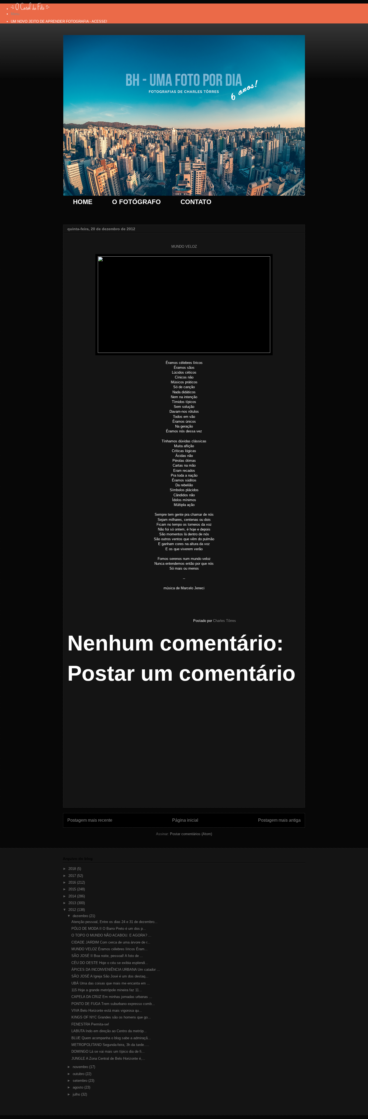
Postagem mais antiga (279, 820)
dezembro (81, 916)
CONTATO (195, 201)
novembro (81, 1067)
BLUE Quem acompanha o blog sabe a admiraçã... (111, 1038)
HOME (82, 201)
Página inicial (185, 820)
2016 (72, 882)
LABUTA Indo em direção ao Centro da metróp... (109, 1031)
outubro (79, 1074)
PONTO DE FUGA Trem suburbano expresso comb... (113, 1004)
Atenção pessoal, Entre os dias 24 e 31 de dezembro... (114, 922)
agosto (78, 1087)
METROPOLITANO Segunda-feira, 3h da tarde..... (110, 1045)
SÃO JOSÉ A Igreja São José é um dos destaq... (109, 976)
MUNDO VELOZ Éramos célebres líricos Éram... (109, 949)
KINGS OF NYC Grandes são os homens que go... (111, 1017)
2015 (72, 889)
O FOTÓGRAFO (136, 201)
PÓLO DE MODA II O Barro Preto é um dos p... (108, 929)
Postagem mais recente (89, 820)
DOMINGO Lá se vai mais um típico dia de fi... (108, 1051)
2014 (72, 896)
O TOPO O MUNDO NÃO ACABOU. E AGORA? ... (111, 935)
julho (77, 1094)
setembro (80, 1081)
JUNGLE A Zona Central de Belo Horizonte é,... (108, 1058)
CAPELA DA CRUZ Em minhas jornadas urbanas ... (111, 997)
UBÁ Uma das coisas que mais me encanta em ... (110, 983)
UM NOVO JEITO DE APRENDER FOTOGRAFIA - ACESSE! (59, 21)
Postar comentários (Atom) (191, 834)
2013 (72, 903)
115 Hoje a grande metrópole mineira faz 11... (106, 990)
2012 (72, 910)
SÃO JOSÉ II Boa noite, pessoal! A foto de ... (107, 956)
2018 (72, 869)
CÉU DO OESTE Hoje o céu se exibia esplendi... (109, 963)
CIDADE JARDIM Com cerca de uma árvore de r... (110, 942)
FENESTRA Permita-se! (90, 1024)
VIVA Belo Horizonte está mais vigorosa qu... (106, 1010)
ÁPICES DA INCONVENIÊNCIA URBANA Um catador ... (115, 969)
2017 (72, 876)
